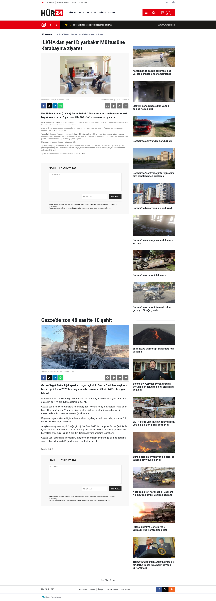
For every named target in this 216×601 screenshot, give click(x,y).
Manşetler (50, 3)
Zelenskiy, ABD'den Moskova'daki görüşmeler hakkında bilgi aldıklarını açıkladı (103, 25)
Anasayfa (48, 34)
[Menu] (146, 12)
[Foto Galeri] (173, 2)
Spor (81, 12)
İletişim (101, 589)
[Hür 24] (52, 12)
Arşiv (74, 3)
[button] (113, 105)
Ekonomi (91, 12)
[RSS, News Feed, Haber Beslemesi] (171, 589)
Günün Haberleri (63, 3)
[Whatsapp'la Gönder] (60, 105)
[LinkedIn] (55, 105)
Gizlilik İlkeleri (112, 589)
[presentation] (50, 24)
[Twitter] (49, 105)
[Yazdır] (107, 105)
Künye (92, 589)
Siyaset (112, 12)
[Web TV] (167, 2)
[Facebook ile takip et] (159, 589)
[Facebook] (43, 105)
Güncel (72, 12)
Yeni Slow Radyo (108, 580)
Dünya (102, 12)
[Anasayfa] (42, 3)
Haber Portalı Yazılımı (54, 597)
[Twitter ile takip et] (165, 589)
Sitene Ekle (83, 3)
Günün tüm (166, 25)
